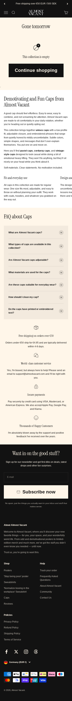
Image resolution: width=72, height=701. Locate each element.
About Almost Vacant (50, 586)
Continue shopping (36, 70)
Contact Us (45, 597)
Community (46, 591)
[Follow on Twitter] (16, 651)
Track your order (48, 570)
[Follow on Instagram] (26, 651)
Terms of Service (12, 639)
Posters (8, 570)
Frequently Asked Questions (49, 578)
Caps (6, 597)
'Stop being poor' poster (16, 576)
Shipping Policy (12, 633)
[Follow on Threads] (35, 651)
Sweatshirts (10, 582)
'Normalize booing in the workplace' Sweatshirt (16, 590)
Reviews (8, 603)
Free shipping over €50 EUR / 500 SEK (36, 3)
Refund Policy (11, 627)
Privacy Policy (11, 621)
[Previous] (4, 4)
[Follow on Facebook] (6, 651)
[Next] (67, 4)
